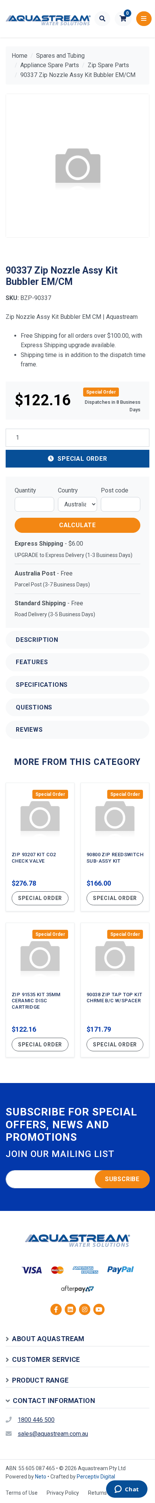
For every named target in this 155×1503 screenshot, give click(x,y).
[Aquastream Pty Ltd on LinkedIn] (70, 1309)
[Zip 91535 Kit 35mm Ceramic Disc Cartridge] (40, 990)
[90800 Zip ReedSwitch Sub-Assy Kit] (115, 847)
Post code (114, 490)
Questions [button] (34, 707)
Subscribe (122, 1179)
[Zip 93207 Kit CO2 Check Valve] (40, 847)
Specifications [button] (42, 684)
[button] (123, 18)
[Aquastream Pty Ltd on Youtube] (99, 1309)
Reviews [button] (29, 729)
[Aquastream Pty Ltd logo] (48, 18)
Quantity (25, 490)
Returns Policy (105, 1493)
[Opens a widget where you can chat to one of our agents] (126, 1489)
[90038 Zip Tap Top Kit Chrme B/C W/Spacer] (115, 990)
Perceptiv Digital (96, 1477)
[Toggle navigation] (144, 18)
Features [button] (32, 662)
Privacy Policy (63, 1493)
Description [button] (37, 639)
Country (68, 490)
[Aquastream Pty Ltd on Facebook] (56, 1309)
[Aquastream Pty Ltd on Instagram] (84, 1309)
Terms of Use (22, 1493)
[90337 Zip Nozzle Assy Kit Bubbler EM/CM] (77, 166)
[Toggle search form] (102, 18)
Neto (40, 1477)
